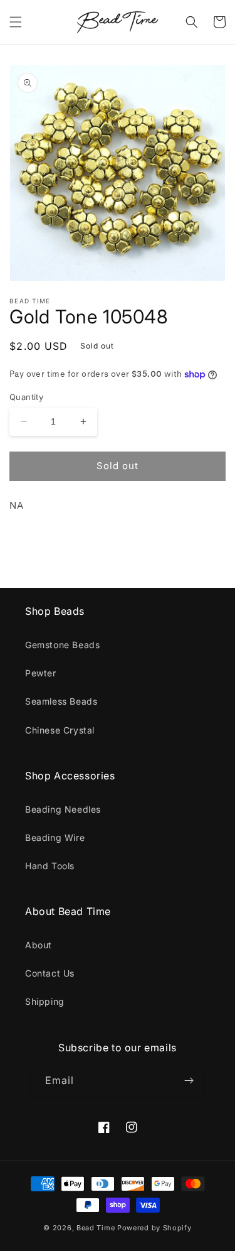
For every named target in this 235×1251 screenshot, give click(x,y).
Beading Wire (55, 837)
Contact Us (50, 973)
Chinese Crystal (60, 730)
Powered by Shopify (154, 1227)
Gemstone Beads (62, 644)
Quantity (26, 397)
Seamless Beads (61, 701)
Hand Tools (50, 865)
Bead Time (96, 1227)
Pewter (40, 673)
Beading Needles (63, 809)
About (38, 945)
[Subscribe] (189, 1080)
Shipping (45, 1001)
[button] (15, 22)
